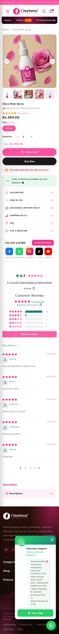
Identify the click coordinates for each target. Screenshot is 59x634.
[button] (10, 113)
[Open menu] (7, 11)
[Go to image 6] (34, 85)
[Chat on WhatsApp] (51, 625)
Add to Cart (31, 152)
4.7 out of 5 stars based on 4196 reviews (29, 282)
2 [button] (25, 468)
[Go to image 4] (28, 85)
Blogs (20, 629)
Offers (22, 20)
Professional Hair (46, 20)
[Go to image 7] (36, 85)
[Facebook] (6, 550)
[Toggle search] (43, 11)
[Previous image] (6, 61)
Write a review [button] (29, 334)
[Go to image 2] (24, 85)
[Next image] (52, 61)
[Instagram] (14, 550)
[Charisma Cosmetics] (25, 11)
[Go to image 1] (22, 85)
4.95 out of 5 (37, 301)
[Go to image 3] (26, 85)
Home (7, 20)
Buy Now (30, 161)
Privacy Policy (26, 624)
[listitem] (7, 94)
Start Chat (37, 613)
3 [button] (30, 468)
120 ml (9, 128)
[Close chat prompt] (52, 540)
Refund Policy (10, 624)
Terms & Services (44, 624)
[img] (9, 354)
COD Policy (9, 629)
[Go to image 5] (31, 85)
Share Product (44, 242)
